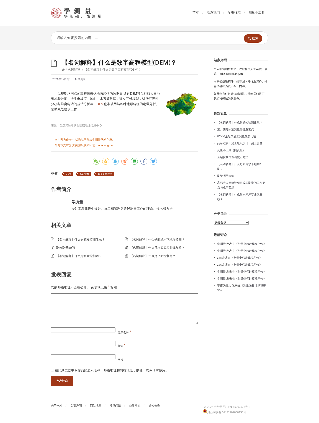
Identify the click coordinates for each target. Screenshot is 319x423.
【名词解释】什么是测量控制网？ (79, 256)
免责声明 (76, 405)
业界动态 (134, 405)
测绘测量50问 (65, 248)
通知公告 (154, 405)
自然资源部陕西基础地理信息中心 (80, 125)
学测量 (77, 202)
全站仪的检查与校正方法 (232, 157)
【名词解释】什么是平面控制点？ (153, 256)
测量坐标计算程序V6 (250, 244)
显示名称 (124, 332)
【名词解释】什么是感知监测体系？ (80, 239)
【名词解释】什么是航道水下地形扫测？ (157, 239)
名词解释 (74, 69)
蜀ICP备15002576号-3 (236, 407)
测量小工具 (256, 12)
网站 (120, 359)
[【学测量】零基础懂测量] (82, 13)
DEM (100, 104)
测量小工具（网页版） (231, 150)
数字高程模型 (105, 173)
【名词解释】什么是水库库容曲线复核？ (157, 248)
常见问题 (115, 405)
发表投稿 (234, 12)
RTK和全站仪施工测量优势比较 (236, 136)
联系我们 (213, 12)
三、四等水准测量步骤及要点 (235, 129)
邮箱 (121, 346)
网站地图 (95, 405)
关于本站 (56, 405)
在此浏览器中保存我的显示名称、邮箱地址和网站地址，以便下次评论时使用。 (112, 370)
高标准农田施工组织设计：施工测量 (239, 143)
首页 (195, 12)
